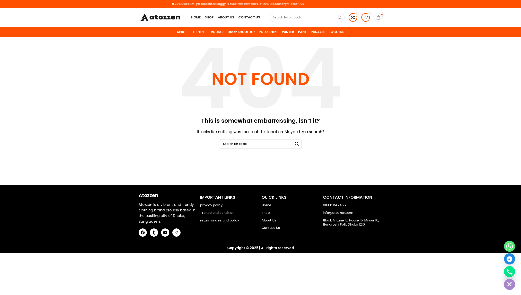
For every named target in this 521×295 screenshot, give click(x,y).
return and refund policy (219, 220)
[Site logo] (160, 17)
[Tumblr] (154, 232)
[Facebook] (143, 232)
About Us (269, 220)
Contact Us (271, 227)
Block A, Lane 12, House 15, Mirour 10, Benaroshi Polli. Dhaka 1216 (351, 222)
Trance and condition (217, 212)
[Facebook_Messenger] (509, 258)
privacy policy (211, 205)
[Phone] (509, 271)
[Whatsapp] (509, 246)
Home (266, 205)
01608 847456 (334, 205)
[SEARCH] (340, 17)
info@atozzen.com (338, 212)
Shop (266, 212)
